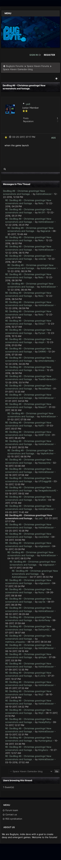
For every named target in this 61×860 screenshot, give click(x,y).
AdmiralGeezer (44, 194)
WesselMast (44, 388)
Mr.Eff (41, 212)
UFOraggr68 (44, 481)
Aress (41, 370)
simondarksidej (46, 360)
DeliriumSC (44, 629)
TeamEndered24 (47, 379)
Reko (41, 203)
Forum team (11, 810)
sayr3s (41, 601)
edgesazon (44, 546)
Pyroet (41, 333)
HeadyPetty (44, 722)
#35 (53, 137)
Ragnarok (45, 231)
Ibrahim (42, 499)
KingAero (43, 750)
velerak (42, 258)
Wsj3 (40, 694)
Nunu (41, 592)
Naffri (41, 425)
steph (41, 342)
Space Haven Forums (38, 66)
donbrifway (44, 620)
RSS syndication (13, 818)
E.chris (41, 675)
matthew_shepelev (15, 641)
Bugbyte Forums (14, 66)
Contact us (11, 814)
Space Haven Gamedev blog (18, 69)
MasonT (42, 407)
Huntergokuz (45, 740)
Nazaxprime (44, 462)
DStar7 (41, 323)
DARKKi (42, 351)
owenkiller (43, 536)
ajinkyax (42, 657)
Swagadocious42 (47, 490)
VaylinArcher (47, 453)
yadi (28, 104)
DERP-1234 (44, 435)
